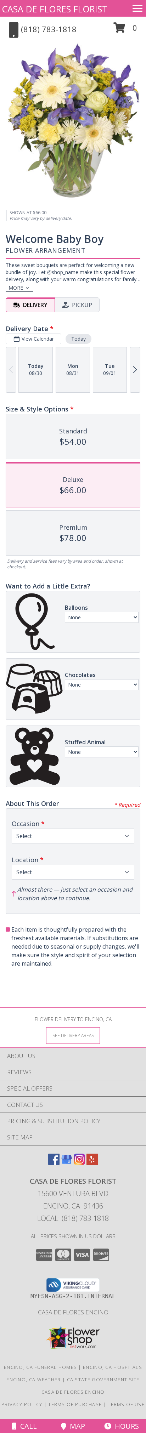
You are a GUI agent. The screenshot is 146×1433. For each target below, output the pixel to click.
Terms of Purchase (75, 1404)
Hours (125, 1426)
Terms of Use (126, 1404)
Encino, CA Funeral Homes (40, 1367)
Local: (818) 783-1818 (73, 1218)
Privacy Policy (21, 1404)
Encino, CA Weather (33, 1379)
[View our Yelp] (92, 1163)
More (16, 287)
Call (27, 1426)
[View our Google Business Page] (66, 1163)
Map (75, 1426)
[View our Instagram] (79, 1163)
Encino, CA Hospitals (112, 1367)
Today (78, 338)
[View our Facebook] (54, 1163)
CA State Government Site (103, 1379)
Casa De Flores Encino (73, 1312)
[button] (125, 30)
